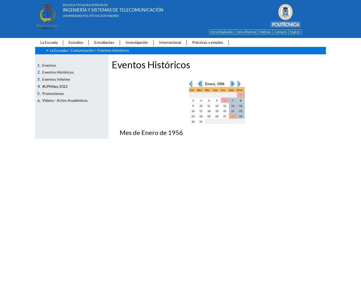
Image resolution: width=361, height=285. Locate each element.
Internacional (170, 42)
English (295, 31)
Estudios (76, 42)
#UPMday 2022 (52, 86)
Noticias (265, 31)
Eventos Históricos (55, 72)
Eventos (46, 65)
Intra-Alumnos (247, 31)
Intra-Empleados (222, 31)
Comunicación (82, 50)
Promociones (50, 93)
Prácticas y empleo (207, 42)
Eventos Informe (53, 79)
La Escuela (49, 42)
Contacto (280, 31)
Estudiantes (104, 42)
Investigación (137, 42)
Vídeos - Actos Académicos (62, 100)
